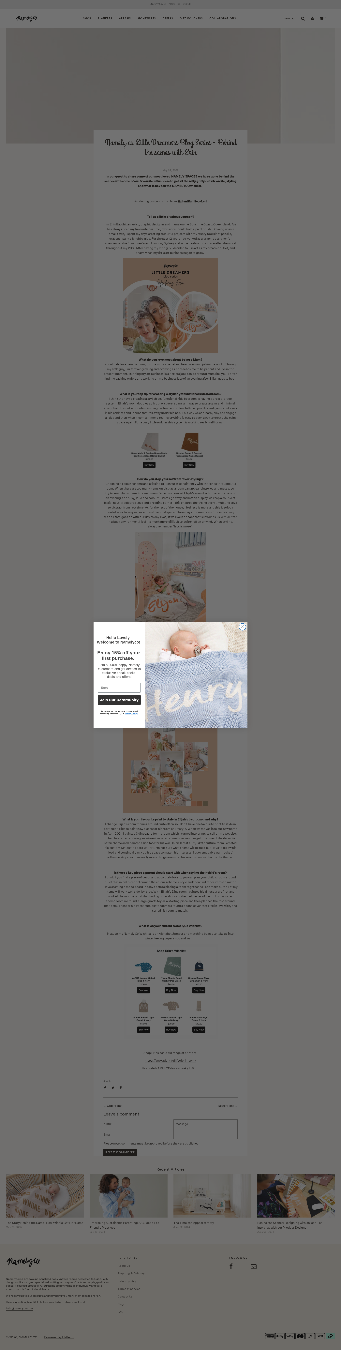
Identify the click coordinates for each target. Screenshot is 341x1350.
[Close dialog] (242, 626)
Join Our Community (119, 699)
